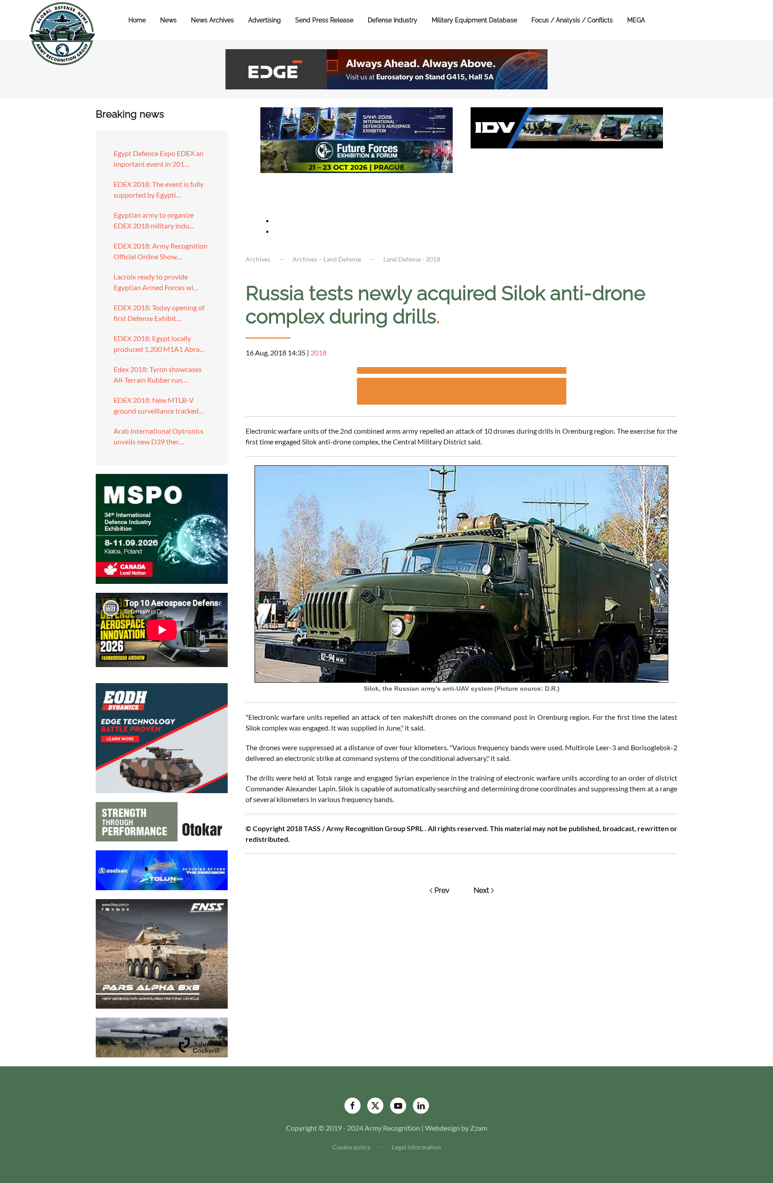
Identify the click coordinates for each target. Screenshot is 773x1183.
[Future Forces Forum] (356, 155)
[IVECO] (567, 127)
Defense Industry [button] (392, 20)
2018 (318, 352)
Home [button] (137, 20)
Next (481, 890)
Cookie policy (351, 1147)
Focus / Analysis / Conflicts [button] (572, 20)
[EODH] (162, 737)
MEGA (636, 20)
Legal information (416, 1147)
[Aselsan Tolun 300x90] (162, 869)
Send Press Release (324, 20)
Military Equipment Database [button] (474, 20)
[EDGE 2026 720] (386, 68)
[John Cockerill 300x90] (162, 1036)
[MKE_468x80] (356, 188)
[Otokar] (162, 820)
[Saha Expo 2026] (356, 122)
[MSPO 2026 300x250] (162, 528)
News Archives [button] (212, 20)
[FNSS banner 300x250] (162, 953)
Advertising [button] (264, 20)
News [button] (168, 20)
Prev (442, 890)
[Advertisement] (461, 371)
